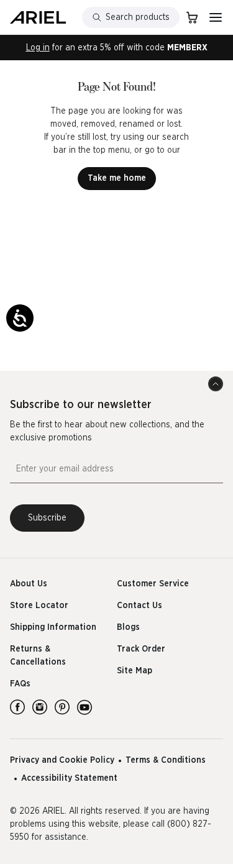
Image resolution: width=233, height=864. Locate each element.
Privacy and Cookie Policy (62, 760)
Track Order (141, 649)
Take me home (117, 178)
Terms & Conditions (166, 760)
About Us (28, 584)
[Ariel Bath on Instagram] (39, 706)
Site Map (134, 670)
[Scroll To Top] (215, 383)
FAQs (20, 684)
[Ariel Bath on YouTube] (84, 706)
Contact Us (139, 605)
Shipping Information (53, 627)
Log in (38, 47)
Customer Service (153, 584)
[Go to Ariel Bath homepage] (38, 17)
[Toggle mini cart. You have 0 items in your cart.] (192, 17)
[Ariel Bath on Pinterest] (62, 706)
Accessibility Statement (69, 778)
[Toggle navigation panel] (215, 17)
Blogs (128, 627)
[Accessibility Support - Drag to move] (20, 318)
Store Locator (39, 605)
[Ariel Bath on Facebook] (17, 706)
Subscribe (47, 518)
